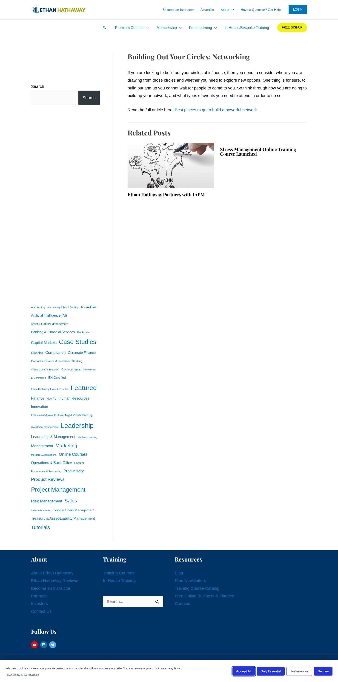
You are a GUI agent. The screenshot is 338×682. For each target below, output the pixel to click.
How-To (51, 398)
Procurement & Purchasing (46, 471)
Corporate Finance (82, 353)
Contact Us (41, 611)
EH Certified (57, 377)
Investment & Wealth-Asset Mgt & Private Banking (62, 415)
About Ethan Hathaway (52, 573)
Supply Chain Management (74, 510)
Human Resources (74, 398)
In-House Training (119, 580)
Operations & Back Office (51, 463)
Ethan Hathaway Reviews (54, 580)
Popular (79, 463)
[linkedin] (44, 644)
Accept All (243, 671)
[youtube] (35, 644)
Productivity (73, 471)
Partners (39, 596)
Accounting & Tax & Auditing (62, 307)
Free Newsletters (190, 580)
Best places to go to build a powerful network (216, 110)
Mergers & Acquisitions (44, 454)
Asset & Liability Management (49, 324)
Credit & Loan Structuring (45, 369)
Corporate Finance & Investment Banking (56, 361)
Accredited (88, 307)
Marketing (66, 445)
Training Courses (118, 573)
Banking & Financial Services (53, 332)
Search (37, 86)
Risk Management (46, 501)
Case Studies (77, 341)
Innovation (39, 406)
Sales (70, 501)
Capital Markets (44, 343)
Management (42, 446)
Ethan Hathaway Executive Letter (49, 389)
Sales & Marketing (41, 510)
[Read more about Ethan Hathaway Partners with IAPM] (171, 165)
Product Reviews (48, 479)
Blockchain (83, 332)
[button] (231, 9)
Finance (37, 398)
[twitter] (53, 644)
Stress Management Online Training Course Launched (258, 151)
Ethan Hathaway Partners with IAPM (166, 194)
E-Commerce (38, 377)
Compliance (55, 352)
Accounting (38, 307)
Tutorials (40, 527)
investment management (44, 427)
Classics (37, 353)
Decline (323, 671)
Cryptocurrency (70, 369)
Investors (39, 603)
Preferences (299, 671)
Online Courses (73, 454)
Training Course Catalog (197, 588)
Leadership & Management (53, 437)
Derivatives (89, 369)
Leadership (77, 425)
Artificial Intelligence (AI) (49, 315)
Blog (179, 573)
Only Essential (271, 671)
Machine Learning (87, 437)
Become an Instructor (50, 588)
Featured (84, 387)
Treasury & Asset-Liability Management (63, 518)
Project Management (58, 489)
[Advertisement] (65, 204)
